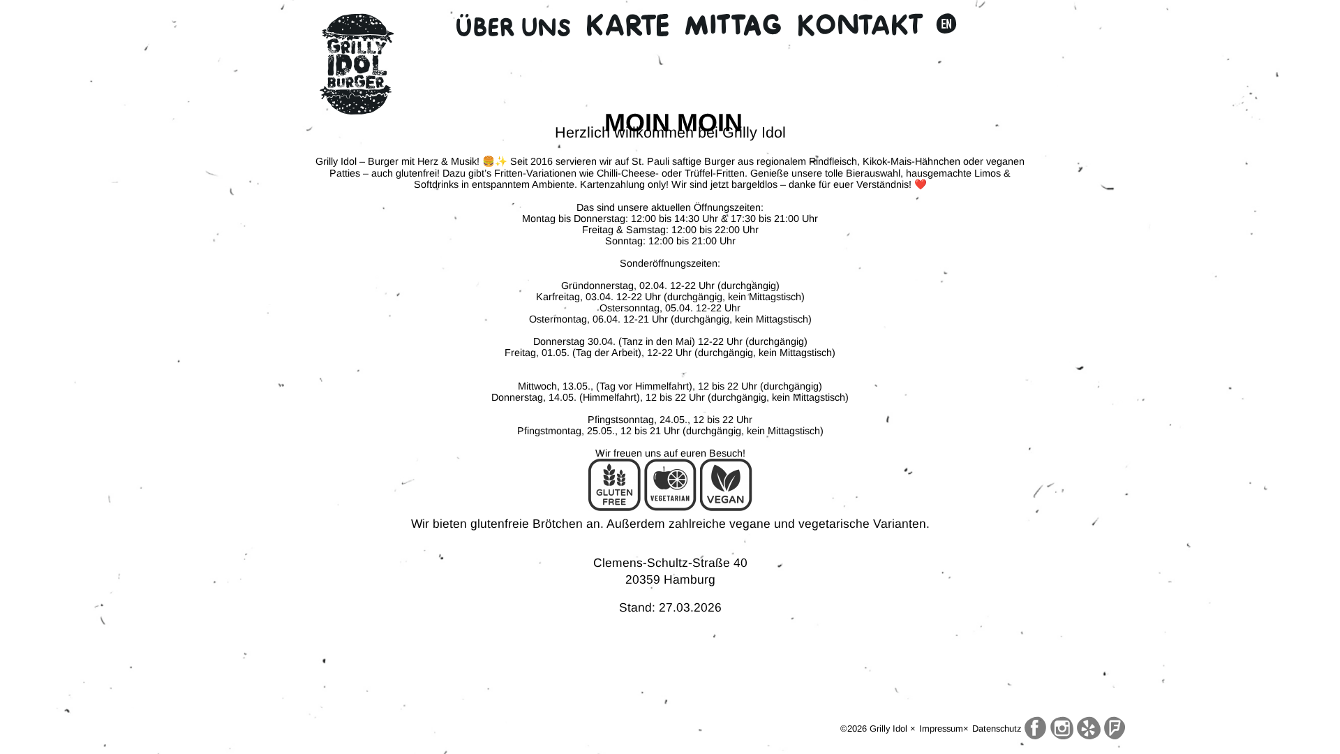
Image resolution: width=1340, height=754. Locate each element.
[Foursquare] (1114, 728)
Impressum (941, 728)
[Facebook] (1036, 728)
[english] (946, 25)
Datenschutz (996, 728)
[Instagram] (1061, 728)
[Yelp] (1089, 728)
